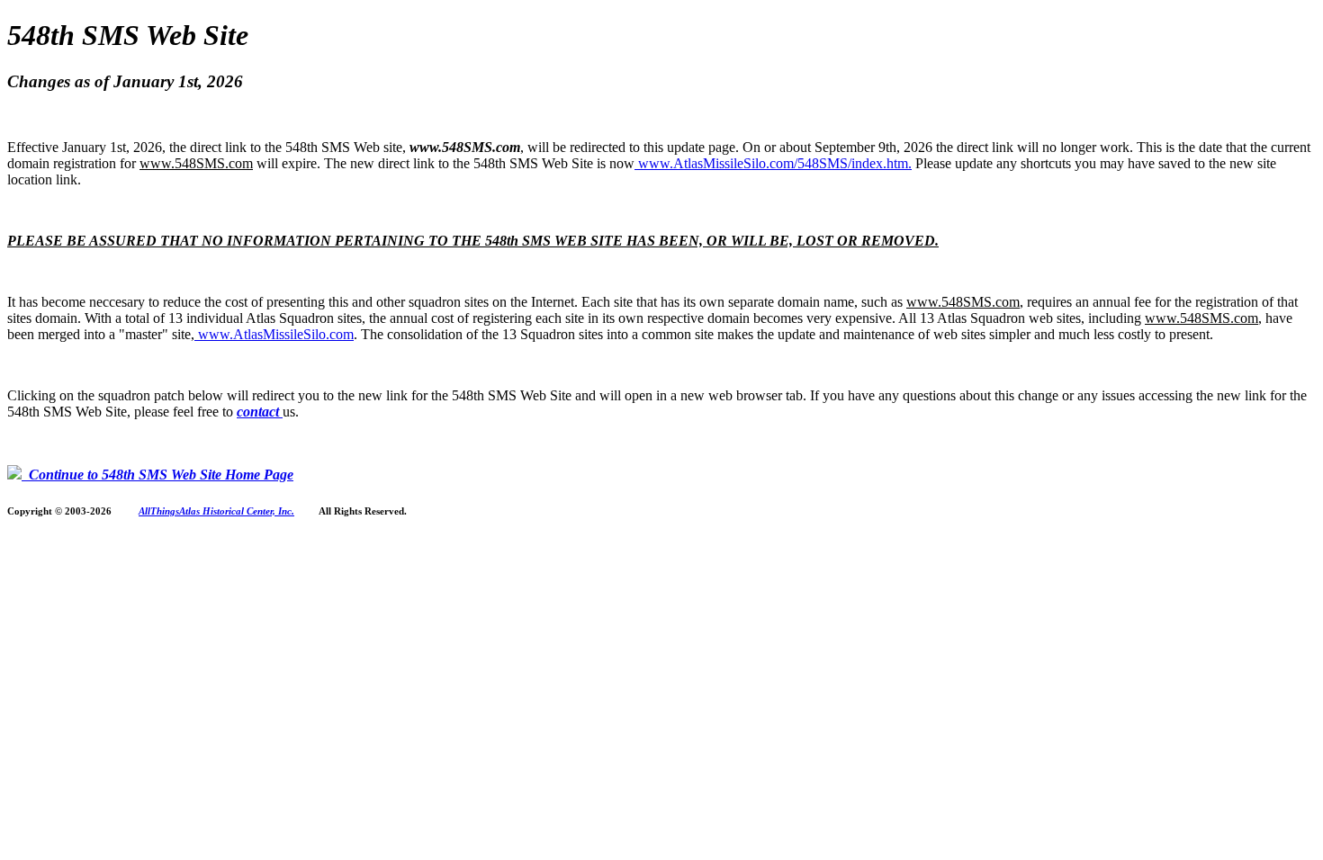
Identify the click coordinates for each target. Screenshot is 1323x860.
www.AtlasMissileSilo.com (274, 334)
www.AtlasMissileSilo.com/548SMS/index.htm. (773, 163)
